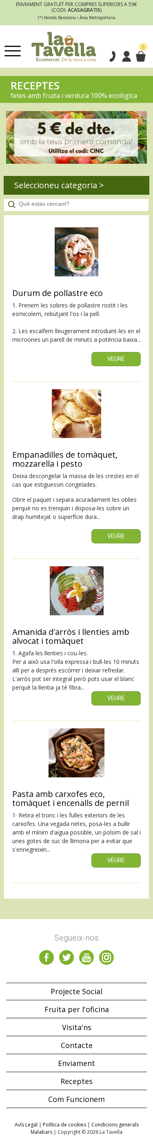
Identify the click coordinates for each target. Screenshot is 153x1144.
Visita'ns (76, 1027)
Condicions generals (115, 1124)
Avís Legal (26, 1124)
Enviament (76, 1063)
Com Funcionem (76, 1099)
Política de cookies (64, 1124)
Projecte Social (76, 991)
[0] (140, 56)
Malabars (41, 1131)
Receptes (76, 1081)
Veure (116, 359)
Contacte (77, 1045)
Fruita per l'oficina (76, 1009)
